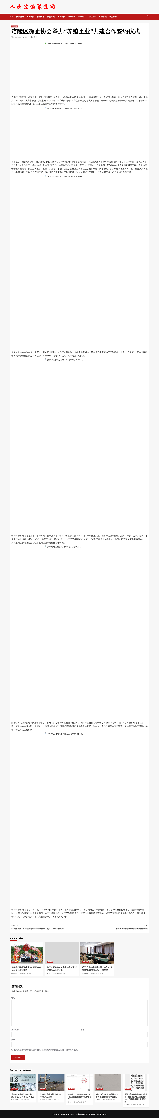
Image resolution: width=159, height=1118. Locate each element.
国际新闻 (20, 16)
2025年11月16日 (23, 1099)
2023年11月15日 (95, 973)
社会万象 (40, 16)
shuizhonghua (17, 37)
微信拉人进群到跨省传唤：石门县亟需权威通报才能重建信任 (79, 1096)
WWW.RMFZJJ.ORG (87, 1114)
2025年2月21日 (24, 973)
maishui (86, 973)
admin (15, 1099)
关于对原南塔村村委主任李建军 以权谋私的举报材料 (62, 968)
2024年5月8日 (59, 973)
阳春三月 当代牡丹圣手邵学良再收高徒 (132, 927)
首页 (11, 16)
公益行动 (92, 16)
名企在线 (103, 16)
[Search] (147, 16)
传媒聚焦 (113, 16)
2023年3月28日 (30, 37)
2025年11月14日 (80, 1102)
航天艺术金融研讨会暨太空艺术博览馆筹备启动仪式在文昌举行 (97, 968)
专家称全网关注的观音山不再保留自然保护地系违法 (26, 968)
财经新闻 (61, 16)
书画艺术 (82, 16)
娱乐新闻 (72, 16)
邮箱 (83, 1029)
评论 (13, 997)
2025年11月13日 (108, 1099)
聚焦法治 (51, 16)
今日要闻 (14, 26)
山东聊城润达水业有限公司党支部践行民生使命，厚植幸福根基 (37, 927)
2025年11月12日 (136, 1104)
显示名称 (15, 1029)
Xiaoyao (15, 973)
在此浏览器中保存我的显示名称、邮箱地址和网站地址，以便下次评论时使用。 (46, 1050)
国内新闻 (30, 16)
